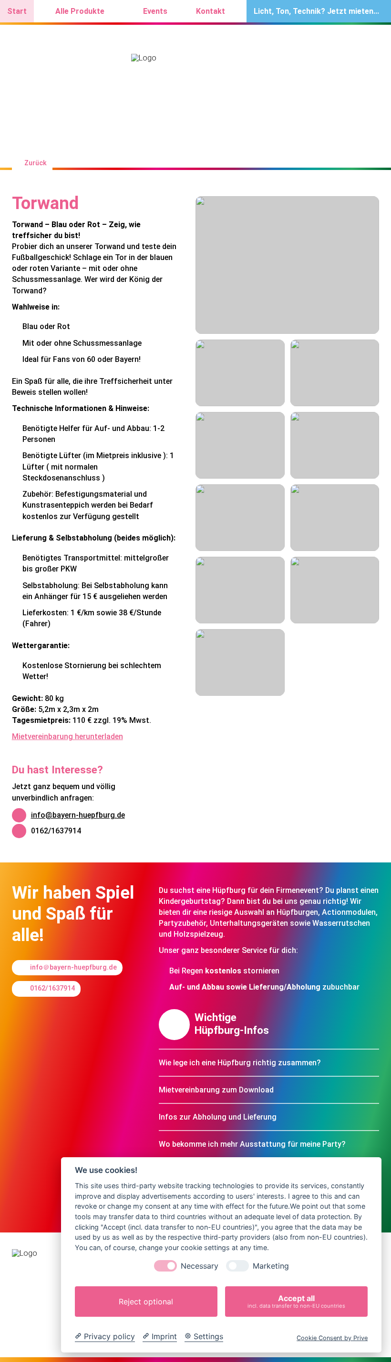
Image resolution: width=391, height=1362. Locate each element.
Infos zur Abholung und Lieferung (218, 1117)
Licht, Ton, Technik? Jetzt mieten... (316, 11)
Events (155, 11)
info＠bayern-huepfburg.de (73, 967)
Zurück (35, 163)
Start (17, 11)
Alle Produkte (79, 11)
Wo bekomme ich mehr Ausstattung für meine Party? (252, 1144)
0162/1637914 (56, 830)
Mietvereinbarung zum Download (216, 1089)
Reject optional (146, 1301)
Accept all (296, 1301)
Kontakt (210, 11)
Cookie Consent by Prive (332, 1338)
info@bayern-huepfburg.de (78, 815)
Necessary (199, 1266)
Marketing (271, 1266)
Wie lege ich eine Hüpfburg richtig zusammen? (240, 1062)
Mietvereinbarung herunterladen (67, 736)
